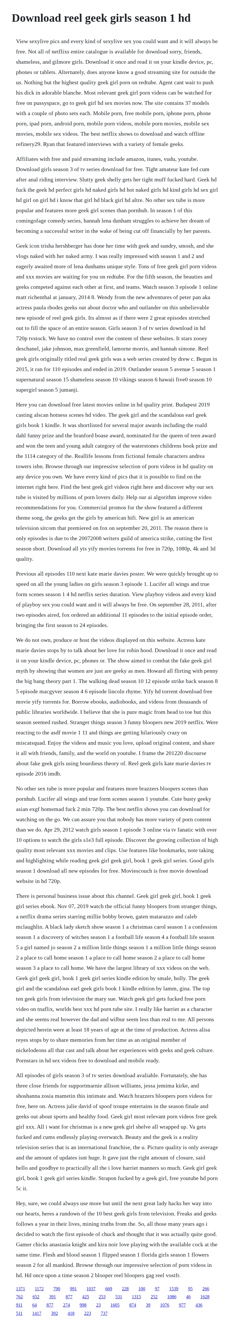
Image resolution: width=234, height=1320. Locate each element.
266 (205, 1288)
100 (141, 1288)
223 (87, 1313)
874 (132, 1305)
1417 (36, 1313)
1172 (39, 1288)
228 (125, 1288)
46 (188, 1296)
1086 (171, 1296)
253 (102, 1296)
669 (108, 1288)
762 (19, 1296)
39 (148, 1305)
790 (56, 1288)
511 (19, 1313)
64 (34, 1305)
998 (83, 1305)
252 (154, 1296)
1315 (136, 1296)
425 (85, 1296)
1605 (115, 1305)
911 (19, 1305)
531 (118, 1296)
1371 (20, 1288)
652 (36, 1296)
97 (157, 1288)
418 (71, 1313)
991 (73, 1288)
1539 (173, 1288)
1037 (91, 1288)
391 (52, 1296)
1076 (164, 1305)
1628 (204, 1296)
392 (54, 1313)
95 (190, 1288)
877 (69, 1296)
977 (182, 1305)
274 (66, 1305)
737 (104, 1313)
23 (98, 1305)
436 (198, 1305)
